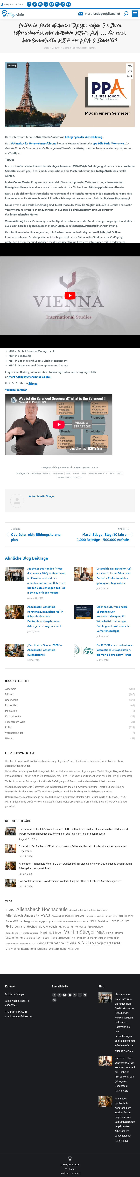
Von (71, 467)
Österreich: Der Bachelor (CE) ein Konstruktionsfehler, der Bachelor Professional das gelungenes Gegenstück (113, 576)
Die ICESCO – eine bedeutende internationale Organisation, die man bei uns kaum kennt (114, 650)
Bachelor (91, 916)
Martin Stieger (79, 932)
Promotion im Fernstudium (18, 943)
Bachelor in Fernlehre (107, 916)
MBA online (12, 937)
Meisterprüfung (27, 938)
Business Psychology (41, 473)
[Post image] (14, 574)
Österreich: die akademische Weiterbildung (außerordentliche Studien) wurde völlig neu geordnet (58, 791)
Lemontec (75, 1173)
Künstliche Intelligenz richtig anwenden (22, 933)
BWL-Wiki (57, 921)
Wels (70, 949)
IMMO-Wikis (64, 927)
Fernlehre (103, 921)
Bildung (12, 66)
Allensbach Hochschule (42, 909)
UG (33, 944)
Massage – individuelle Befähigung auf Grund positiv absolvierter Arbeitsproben (70, 781)
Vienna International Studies (70, 477)
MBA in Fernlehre (114, 933)
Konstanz (80, 926)
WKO (77, 949)
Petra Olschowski (60, 937)
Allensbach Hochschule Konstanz (88, 910)
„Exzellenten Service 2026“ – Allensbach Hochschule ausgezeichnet (44, 650)
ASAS (45, 915)
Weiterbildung (58, 948)
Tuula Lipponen (13, 781)
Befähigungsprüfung (40, 921)
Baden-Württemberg (18, 921)
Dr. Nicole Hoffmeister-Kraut (75, 922)
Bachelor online (125, 916)
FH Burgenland (15, 926)
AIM (12, 910)
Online (76, 473)
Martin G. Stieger (51, 932)
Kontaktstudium (95, 927)
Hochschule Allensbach (42, 926)
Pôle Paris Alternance (98, 473)
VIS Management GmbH (103, 943)
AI (7, 910)
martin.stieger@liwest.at (102, 13)
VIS (81, 943)
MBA (68, 473)
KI (72, 927)
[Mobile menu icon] (135, 13)
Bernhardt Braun (14, 761)
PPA (112, 473)
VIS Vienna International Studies (26, 948)
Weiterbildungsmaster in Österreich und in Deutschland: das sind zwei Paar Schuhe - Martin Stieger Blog (63, 786)
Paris (84, 473)
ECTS (92, 921)
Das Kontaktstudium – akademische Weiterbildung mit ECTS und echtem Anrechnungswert (70, 881)
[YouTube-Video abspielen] (70, 296)
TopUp (119, 473)
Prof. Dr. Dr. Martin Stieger (91, 937)
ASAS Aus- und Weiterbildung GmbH (68, 916)
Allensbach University (22, 915)
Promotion (113, 937)
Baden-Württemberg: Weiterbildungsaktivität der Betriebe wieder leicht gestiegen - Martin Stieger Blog (61, 771)
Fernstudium (58, 473)
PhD (73, 938)
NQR (39, 937)
